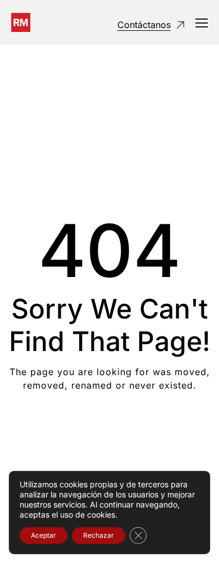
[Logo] (20, 22)
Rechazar (98, 535)
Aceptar (43, 535)
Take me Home (109, 430)
